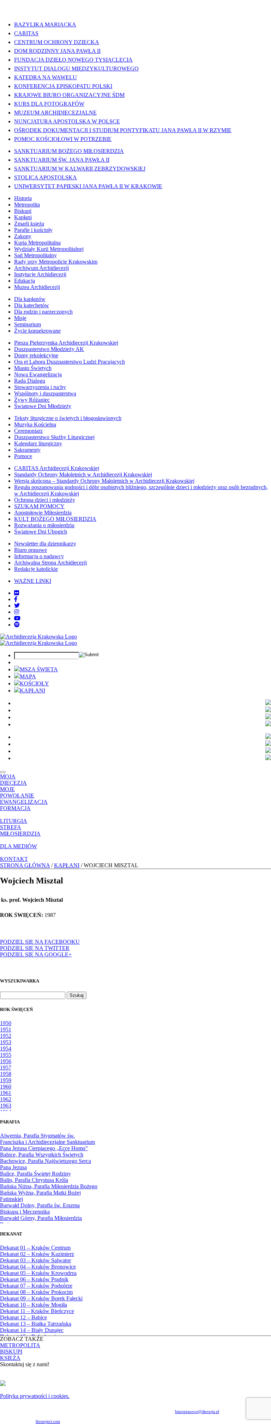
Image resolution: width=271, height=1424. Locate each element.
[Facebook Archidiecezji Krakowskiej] (16, 599)
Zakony (22, 236)
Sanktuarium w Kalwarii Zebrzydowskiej (79, 169)
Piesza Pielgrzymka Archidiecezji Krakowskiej (66, 343)
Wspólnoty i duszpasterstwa (45, 393)
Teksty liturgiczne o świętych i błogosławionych (67, 418)
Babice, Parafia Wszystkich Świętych (41, 1155)
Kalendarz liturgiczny (38, 443)
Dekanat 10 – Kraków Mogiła (33, 1305)
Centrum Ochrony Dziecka (56, 42)
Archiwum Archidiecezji (41, 268)
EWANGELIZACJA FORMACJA (24, 805)
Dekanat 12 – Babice (23, 1317)
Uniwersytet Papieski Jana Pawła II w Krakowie (88, 186)
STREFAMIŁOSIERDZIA (20, 830)
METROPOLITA (20, 1345)
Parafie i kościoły (33, 230)
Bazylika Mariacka (45, 24)
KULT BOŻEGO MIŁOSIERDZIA (55, 519)
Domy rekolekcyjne (36, 355)
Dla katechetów (31, 305)
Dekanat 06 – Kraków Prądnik (34, 1279)
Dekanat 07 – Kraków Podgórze (36, 1286)
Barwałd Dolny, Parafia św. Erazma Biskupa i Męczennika (40, 1208)
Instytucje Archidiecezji (40, 274)
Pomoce (23, 456)
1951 (5, 1029)
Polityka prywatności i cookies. (35, 1396)
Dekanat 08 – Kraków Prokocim (36, 1292)
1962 (5, 1099)
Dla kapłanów (30, 299)
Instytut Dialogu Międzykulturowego (76, 69)
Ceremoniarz (28, 431)
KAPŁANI (32, 690)
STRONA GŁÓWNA (25, 865)
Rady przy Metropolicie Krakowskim (55, 262)
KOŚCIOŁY (34, 683)
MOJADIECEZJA (13, 779)
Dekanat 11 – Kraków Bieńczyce (37, 1311)
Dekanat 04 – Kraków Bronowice (38, 1267)
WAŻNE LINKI (32, 581)
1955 (5, 1055)
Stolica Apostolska (45, 177)
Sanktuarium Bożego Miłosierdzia (69, 151)
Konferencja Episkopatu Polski (63, 86)
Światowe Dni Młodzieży (42, 406)
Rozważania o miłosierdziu (44, 525)
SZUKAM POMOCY (39, 506)
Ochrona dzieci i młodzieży (44, 500)
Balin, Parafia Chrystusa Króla (34, 1180)
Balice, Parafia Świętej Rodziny (35, 1174)
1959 (5, 1080)
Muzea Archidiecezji (37, 287)
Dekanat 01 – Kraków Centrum (35, 1248)
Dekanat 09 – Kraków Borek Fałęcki (41, 1298)
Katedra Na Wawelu (45, 77)
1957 (5, 1068)
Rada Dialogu (29, 381)
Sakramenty (27, 450)
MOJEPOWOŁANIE (17, 792)
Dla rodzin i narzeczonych (43, 312)
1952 (5, 1036)
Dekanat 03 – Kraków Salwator (35, 1260)
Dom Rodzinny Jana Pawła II (57, 51)
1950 (5, 1023)
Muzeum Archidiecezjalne (55, 113)
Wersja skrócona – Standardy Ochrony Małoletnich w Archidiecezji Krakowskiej (104, 481)
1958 (5, 1074)
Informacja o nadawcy (39, 556)
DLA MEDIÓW (18, 846)
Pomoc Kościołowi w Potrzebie (63, 139)
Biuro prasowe (30, 550)
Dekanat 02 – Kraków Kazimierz (37, 1254)
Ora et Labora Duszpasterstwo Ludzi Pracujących (69, 362)
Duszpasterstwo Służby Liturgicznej (54, 437)
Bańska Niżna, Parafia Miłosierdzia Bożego (48, 1186)
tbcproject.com (48, 1421)
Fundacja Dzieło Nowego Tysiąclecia (73, 60)
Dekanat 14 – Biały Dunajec (32, 1330)
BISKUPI (11, 1352)
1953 (5, 1042)
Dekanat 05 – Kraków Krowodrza (38, 1273)
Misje (20, 318)
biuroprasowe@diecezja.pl (197, 1411)
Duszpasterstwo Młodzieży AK (49, 349)
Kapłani (23, 217)
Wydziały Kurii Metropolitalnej (49, 249)
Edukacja (24, 281)
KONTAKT (14, 859)
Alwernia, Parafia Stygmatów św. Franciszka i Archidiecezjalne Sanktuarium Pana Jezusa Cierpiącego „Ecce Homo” (47, 1142)
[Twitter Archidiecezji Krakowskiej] (17, 606)
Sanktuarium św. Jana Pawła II (61, 160)
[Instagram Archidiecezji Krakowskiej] (16, 612)
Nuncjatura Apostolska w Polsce (67, 121)
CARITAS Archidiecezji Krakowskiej (56, 468)
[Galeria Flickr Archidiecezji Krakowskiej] (16, 593)
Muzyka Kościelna (35, 424)
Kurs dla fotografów (49, 104)
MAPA (28, 676)
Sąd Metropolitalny (35, 255)
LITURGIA (13, 821)
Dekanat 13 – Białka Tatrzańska (35, 1324)
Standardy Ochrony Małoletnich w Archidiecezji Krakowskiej (83, 474)
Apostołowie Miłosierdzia (43, 513)
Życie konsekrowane (37, 331)
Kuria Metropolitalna (37, 243)
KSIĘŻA (10, 1358)
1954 (5, 1049)
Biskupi (22, 211)
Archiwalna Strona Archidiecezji (50, 563)
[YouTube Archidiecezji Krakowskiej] (17, 618)
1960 (5, 1087)
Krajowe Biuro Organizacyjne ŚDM (69, 95)
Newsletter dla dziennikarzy (45, 544)
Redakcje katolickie (36, 569)
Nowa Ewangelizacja (38, 374)
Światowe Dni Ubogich (40, 532)
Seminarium (27, 324)
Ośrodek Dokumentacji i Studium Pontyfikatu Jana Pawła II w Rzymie (122, 130)
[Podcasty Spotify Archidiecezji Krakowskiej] (17, 625)
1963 (5, 1106)
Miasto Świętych (33, 368)
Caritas (26, 33)
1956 (5, 1061)
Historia (23, 198)
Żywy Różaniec (32, 400)
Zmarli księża (29, 224)
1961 (5, 1093)
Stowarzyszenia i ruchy (40, 387)
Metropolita (27, 205)
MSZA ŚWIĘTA (39, 669)
